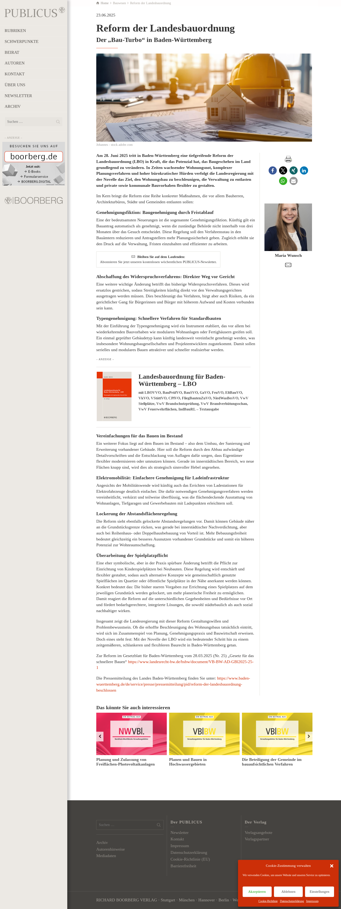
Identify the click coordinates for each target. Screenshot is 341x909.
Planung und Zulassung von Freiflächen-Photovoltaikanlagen (125, 761)
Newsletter (179, 832)
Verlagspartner (257, 839)
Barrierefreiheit (183, 866)
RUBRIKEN (15, 30)
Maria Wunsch (288, 255)
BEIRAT (12, 52)
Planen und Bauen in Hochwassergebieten (188, 761)
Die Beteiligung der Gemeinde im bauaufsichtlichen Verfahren (272, 761)
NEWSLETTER (18, 95)
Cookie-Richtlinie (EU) (190, 859)
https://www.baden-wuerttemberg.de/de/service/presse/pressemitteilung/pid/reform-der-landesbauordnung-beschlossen (173, 684)
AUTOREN (15, 63)
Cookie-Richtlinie (268, 901)
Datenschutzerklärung (292, 901)
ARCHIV (13, 106)
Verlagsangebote (258, 832)
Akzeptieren (257, 891)
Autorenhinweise (110, 849)
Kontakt (177, 839)
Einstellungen (319, 891)
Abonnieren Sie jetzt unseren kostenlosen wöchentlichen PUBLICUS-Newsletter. (158, 259)
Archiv (102, 842)
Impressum (312, 901)
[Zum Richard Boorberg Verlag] (34, 200)
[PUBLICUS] (35, 11)
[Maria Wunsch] (288, 227)
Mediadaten (106, 855)
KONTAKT (15, 74)
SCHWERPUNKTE (22, 41)
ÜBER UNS (15, 85)
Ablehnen (288, 891)
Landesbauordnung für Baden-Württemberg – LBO (181, 380)
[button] (331, 866)
